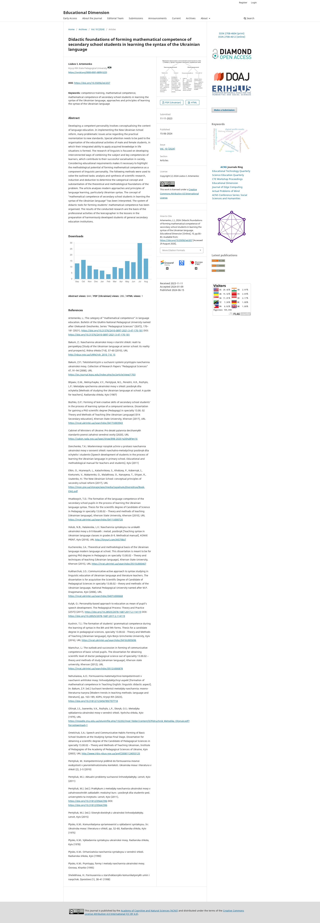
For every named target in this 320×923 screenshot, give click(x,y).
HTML (193, 102)
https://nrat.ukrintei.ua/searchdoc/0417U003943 (95, 423)
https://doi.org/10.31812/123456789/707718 (93, 701)
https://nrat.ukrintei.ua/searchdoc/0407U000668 (95, 596)
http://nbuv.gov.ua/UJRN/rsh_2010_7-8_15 (91, 354)
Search (250, 18)
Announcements (157, 18)
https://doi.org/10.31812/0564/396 (87, 801)
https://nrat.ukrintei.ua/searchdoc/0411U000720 (95, 519)
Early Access (70, 18)
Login (254, 2)
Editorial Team (115, 18)
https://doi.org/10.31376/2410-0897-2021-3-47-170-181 (112, 330)
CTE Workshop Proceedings (227, 179)
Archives (191, 18)
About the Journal (92, 18)
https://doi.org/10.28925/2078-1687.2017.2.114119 (113, 611)
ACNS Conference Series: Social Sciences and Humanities (229, 196)
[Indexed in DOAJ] (232, 82)
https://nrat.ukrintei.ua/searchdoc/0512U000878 (95, 668)
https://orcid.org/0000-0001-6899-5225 (87, 72)
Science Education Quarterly (228, 175)
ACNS (223, 167)
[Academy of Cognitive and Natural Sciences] (232, 241)
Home (71, 29)
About (204, 18)
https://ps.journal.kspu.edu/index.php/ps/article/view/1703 (102, 374)
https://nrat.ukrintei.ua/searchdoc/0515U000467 (119, 563)
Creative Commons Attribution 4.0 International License (179, 193)
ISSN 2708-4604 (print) (231, 33)
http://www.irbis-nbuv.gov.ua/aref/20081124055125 (111, 753)
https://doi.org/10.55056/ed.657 (92, 82)
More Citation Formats (173, 250)
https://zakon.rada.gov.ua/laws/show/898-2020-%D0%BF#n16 (103, 438)
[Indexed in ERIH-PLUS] (232, 95)
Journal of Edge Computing (227, 187)
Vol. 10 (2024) (97, 29)
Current (176, 18)
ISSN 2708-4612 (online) (231, 36)
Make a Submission (224, 109)
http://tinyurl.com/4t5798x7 (110, 539)
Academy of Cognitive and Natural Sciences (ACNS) (149, 910)
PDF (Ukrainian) (173, 102)
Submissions (136, 18)
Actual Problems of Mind (226, 191)
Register (243, 2)
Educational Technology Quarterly (231, 171)
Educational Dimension (86, 12)
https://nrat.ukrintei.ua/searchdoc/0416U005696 (109, 640)
